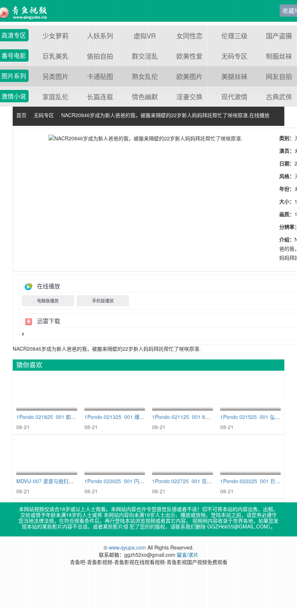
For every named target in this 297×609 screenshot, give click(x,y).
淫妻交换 (189, 96)
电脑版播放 (48, 300)
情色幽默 (145, 96)
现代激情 (234, 96)
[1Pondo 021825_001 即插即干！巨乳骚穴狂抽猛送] (46, 392)
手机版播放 (103, 300)
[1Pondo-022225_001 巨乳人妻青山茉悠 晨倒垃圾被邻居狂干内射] (250, 456)
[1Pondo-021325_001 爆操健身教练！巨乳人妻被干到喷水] (114, 392)
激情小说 (13, 96)
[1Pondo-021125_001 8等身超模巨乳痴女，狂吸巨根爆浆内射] (182, 392)
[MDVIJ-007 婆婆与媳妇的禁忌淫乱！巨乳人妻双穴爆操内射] (46, 456)
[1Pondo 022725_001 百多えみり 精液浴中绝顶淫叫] (182, 456)
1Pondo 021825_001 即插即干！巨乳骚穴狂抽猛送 (74, 416)
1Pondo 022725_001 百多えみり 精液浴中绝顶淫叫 (210, 481)
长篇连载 (100, 96)
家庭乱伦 (55, 96)
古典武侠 (279, 96)
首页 (21, 115)
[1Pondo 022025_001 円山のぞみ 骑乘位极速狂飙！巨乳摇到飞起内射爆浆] (114, 456)
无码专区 (44, 115)
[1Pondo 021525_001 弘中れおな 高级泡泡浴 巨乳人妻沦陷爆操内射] (250, 392)
